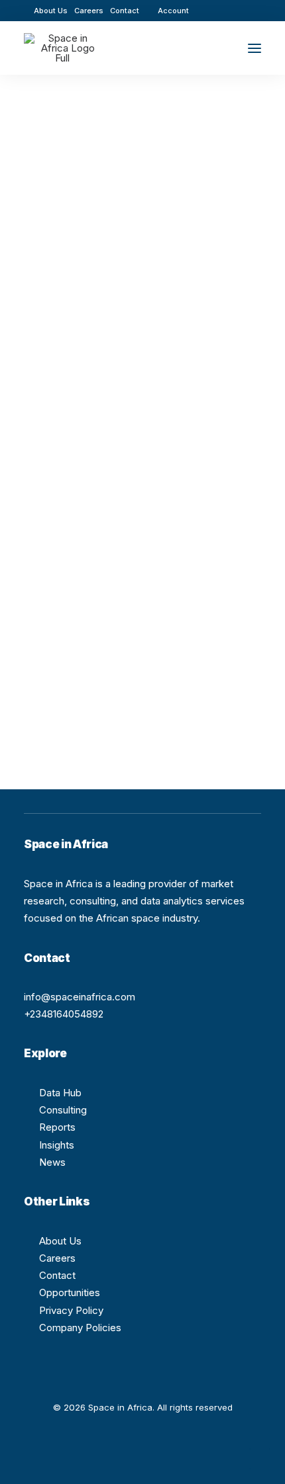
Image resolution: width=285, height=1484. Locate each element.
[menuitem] (51, 10)
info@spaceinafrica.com (79, 996)
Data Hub (60, 1092)
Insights (56, 1145)
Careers (88, 10)
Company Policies (80, 1327)
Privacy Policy (71, 1310)
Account (173, 10)
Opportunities (69, 1292)
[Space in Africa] (62, 48)
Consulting (63, 1110)
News (52, 1162)
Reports (57, 1127)
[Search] (215, 48)
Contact (124, 10)
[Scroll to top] (259, 1458)
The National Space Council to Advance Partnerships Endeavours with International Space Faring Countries (123, 341)
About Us (51, 10)
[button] (218, 10)
